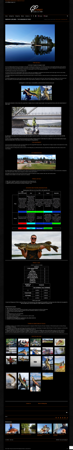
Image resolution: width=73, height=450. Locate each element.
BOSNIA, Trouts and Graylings (26, 434)
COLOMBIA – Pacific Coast (9, 434)
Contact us (28, 403)
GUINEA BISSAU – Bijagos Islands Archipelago (58, 435)
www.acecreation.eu (28, 448)
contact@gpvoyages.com (10, 2)
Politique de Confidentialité (13, 448)
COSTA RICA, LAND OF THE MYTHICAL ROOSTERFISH (43, 435)
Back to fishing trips (42, 403)
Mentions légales (7, 448)
